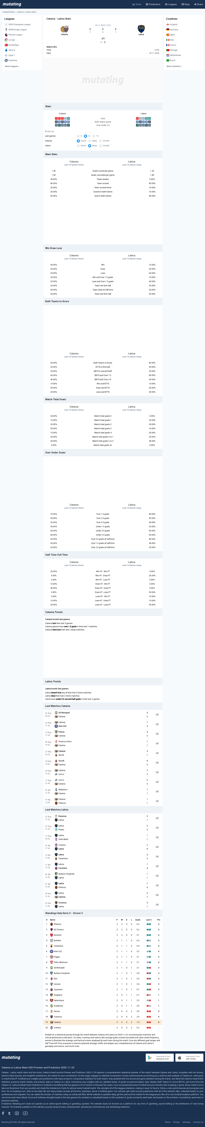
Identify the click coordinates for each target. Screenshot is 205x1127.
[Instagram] (19, 1113)
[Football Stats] (12, 4)
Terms (167, 1122)
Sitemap (186, 1122)
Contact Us (198, 1122)
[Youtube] (26, 1113)
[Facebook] (5, 1113)
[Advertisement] (102, 80)
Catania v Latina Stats (26, 12)
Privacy (176, 1122)
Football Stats (9, 12)
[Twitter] (11, 1113)
